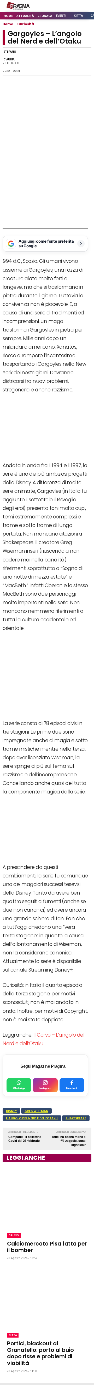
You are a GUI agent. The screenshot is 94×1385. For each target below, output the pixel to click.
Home (8, 24)
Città (13, 1335)
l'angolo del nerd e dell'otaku (32, 1118)
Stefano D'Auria (9, 55)
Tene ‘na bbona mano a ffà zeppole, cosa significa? (69, 1140)
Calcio (14, 1235)
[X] (49, 61)
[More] (85, 61)
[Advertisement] (47, 179)
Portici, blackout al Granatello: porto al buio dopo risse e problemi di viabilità (40, 1353)
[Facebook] (25, 61)
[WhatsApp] (37, 61)
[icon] (73, 6)
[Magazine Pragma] (18, 6)
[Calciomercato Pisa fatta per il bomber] (47, 1197)
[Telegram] (61, 61)
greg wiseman (36, 1111)
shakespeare (76, 1118)
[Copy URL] (73, 61)
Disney (11, 1111)
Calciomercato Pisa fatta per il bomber (47, 1247)
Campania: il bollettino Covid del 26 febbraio (24, 1138)
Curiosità (25, 24)
